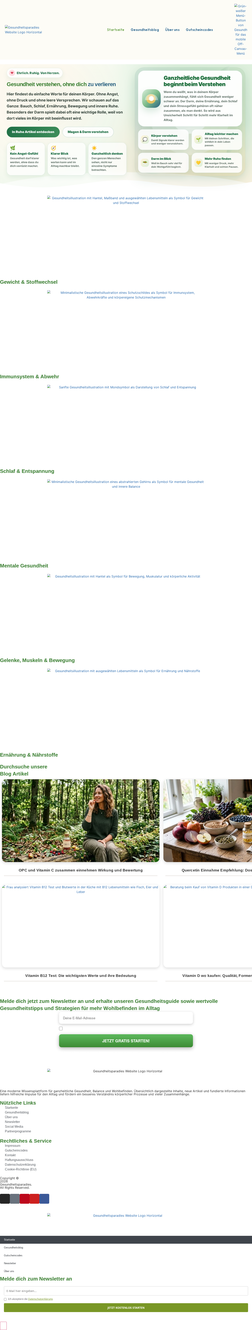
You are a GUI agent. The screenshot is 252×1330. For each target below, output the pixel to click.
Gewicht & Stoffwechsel (28, 282)
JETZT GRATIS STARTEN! (126, 1041)
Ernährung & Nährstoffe (29, 755)
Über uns (9, 1271)
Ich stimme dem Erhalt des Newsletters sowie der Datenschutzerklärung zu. (112, 1028)
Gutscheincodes (13, 1255)
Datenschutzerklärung (40, 1299)
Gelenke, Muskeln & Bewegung (37, 660)
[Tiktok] (15, 1199)
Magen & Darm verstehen (88, 132)
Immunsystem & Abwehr (29, 376)
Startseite (9, 1239)
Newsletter (10, 1263)
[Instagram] (5, 1199)
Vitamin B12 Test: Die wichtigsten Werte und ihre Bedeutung (80, 976)
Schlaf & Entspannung (27, 471)
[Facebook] (44, 1199)
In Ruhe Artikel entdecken (33, 132)
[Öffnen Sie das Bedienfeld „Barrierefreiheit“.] (3, 1326)
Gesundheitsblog (13, 1247)
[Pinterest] (25, 1199)
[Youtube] (34, 1199)
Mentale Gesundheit (24, 566)
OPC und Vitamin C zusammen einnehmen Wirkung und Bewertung (81, 870)
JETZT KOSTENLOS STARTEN (126, 1308)
